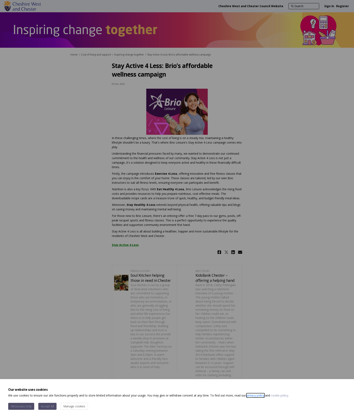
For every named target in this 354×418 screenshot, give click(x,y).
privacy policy (255, 395)
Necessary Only (21, 406)
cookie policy (279, 395)
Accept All (47, 406)
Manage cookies (74, 406)
